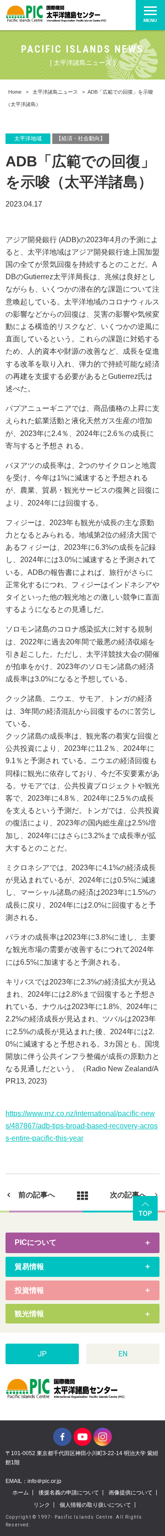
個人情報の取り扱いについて (95, 1505)
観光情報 (29, 1314)
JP (42, 1354)
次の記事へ (128, 1195)
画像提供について (131, 1492)
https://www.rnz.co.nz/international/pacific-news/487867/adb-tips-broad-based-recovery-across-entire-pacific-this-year (82, 1126)
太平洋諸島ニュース (55, 92)
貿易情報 (29, 1266)
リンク (41, 1505)
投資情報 (29, 1290)
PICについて (35, 1242)
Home (15, 92)
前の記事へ (36, 1195)
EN (122, 1354)
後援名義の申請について (68, 1492)
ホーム (20, 1492)
